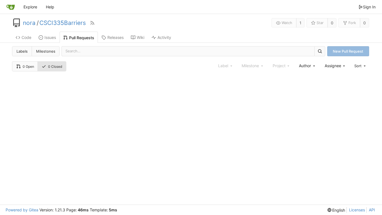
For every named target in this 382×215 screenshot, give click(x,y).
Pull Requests (81, 37)
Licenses (357, 209)
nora (29, 23)
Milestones (45, 51)
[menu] (360, 66)
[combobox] (307, 65)
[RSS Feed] (92, 22)
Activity (164, 37)
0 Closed (55, 66)
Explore (30, 6)
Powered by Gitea (22, 209)
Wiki (140, 37)
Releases (115, 37)
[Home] (10, 7)
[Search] (319, 51)
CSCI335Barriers (62, 23)
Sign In (369, 6)
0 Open (28, 66)
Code (26, 37)
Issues (50, 37)
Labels (22, 51)
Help (50, 6)
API (372, 209)
